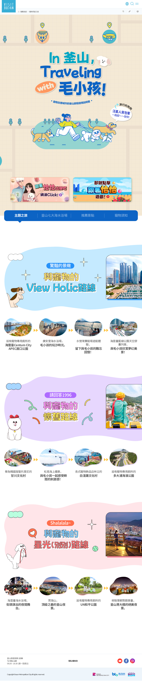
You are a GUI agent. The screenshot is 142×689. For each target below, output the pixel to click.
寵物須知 (121, 215)
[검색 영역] (132, 5)
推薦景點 (87, 215)
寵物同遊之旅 (34, 11)
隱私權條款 (73, 660)
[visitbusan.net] (8, 6)
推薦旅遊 (23, 11)
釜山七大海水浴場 (54, 215)
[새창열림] (39, 189)
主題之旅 (20, 215)
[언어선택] (127, 4)
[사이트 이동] (119, 660)
